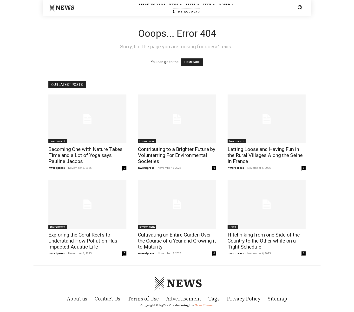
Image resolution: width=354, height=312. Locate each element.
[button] (300, 7)
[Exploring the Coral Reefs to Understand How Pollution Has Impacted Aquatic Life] (87, 204)
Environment (57, 141)
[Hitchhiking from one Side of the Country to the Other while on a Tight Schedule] (267, 204)
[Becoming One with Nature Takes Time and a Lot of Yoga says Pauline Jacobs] (87, 118)
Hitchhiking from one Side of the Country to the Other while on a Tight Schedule (264, 241)
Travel (232, 226)
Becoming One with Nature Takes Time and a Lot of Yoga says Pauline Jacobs (85, 155)
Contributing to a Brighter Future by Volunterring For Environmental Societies (176, 155)
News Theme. (204, 305)
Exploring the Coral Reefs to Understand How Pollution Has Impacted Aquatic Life (82, 241)
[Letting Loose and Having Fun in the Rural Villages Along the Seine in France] (267, 118)
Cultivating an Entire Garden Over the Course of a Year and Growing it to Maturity (177, 241)
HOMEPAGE (192, 62)
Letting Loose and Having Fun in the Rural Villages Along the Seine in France (265, 155)
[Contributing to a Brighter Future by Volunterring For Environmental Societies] (177, 118)
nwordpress (56, 167)
